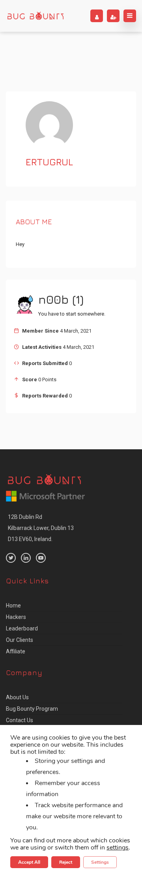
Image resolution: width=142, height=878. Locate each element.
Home (13, 605)
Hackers (16, 617)
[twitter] (11, 558)
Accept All (29, 862)
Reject (65, 862)
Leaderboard (22, 628)
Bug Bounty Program (32, 709)
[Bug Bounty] (35, 16)
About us (17, 697)
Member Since (40, 331)
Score (29, 379)
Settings (100, 862)
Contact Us (19, 720)
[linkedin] (26, 558)
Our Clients (19, 640)
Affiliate (15, 651)
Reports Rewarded (45, 396)
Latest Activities (42, 347)
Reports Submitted (45, 363)
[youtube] (41, 558)
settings (117, 847)
